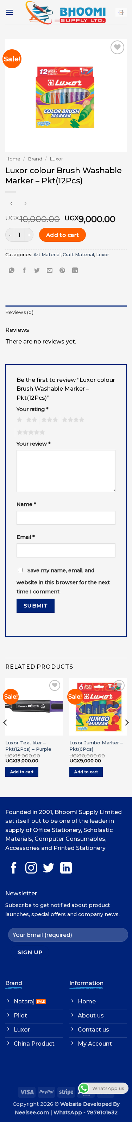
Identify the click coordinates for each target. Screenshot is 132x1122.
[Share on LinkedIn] (75, 270)
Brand (35, 159)
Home (12, 159)
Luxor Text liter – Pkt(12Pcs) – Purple (28, 746)
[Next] (126, 736)
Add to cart (62, 235)
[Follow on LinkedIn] (66, 868)
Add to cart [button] (22, 771)
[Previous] (5, 736)
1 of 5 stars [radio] (18, 419)
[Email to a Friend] (50, 270)
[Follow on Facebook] (14, 868)
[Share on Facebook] (24, 270)
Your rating (33, 409)
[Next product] (11, 203)
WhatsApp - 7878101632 (86, 1112)
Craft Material (78, 254)
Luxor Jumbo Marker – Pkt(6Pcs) (96, 746)
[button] (9, 12)
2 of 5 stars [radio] (30, 419)
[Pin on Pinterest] (62, 270)
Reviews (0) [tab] (19, 312)
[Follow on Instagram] (31, 868)
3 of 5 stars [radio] (48, 419)
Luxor (56, 159)
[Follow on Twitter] (49, 868)
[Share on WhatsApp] (12, 270)
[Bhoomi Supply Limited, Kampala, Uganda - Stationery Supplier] (65, 12)
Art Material (47, 254)
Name (26, 504)
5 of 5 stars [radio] (30, 432)
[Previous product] (25, 203)
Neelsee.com (32, 1112)
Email (26, 537)
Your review (34, 444)
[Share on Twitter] (37, 270)
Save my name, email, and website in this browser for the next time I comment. (63, 581)
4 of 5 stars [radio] (72, 419)
